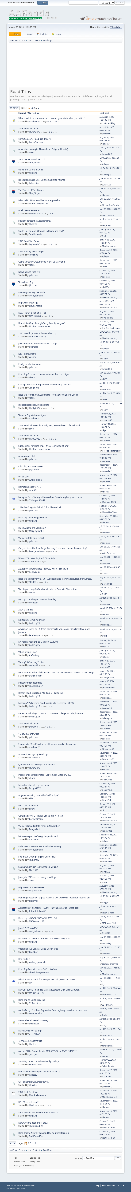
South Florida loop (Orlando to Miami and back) (41, 231)
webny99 (106, 563)
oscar (104, 851)
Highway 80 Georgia (28, 302)
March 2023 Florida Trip (30, 1030)
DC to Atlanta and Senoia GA (32, 527)
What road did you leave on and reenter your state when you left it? (51, 118)
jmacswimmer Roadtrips (30, 682)
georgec (33, 1054)
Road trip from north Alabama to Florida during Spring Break (48, 394)
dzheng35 (34, 561)
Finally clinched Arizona (29, 364)
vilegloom (34, 387)
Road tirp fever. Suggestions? (32, 517)
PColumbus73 (108, 749)
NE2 (104, 236)
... (36, 107)
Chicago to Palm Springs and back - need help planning (44, 384)
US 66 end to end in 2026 (30, 169)
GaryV (105, 573)
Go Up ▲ (120, 1185)
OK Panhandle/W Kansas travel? (33, 1081)
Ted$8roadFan (36, 1126)
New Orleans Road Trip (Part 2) (33, 1122)
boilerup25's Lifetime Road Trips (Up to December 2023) (46, 703)
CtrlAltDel (106, 800)
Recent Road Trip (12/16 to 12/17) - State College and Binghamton (50, 713)
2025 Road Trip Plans (28, 241)
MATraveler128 (36, 921)
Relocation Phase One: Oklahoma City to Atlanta (41, 179)
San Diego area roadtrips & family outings (38, 1061)
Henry (105, 358)
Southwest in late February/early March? (38, 1112)
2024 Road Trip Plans (28, 435)
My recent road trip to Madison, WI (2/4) (38, 641)
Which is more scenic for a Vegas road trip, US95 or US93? (46, 979)
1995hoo (33, 254)
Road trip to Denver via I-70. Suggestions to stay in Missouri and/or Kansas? (55, 578)
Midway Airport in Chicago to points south (38, 836)
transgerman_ (36, 675)
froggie (105, 902)
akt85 (32, 265)
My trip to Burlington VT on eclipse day (37, 599)
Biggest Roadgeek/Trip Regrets (33, 404)
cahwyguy (106, 174)
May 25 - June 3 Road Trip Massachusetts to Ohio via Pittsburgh (49, 989)
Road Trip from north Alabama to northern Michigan (43, 374)
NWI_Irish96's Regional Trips (32, 312)
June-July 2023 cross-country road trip (37, 877)
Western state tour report (31, 538)
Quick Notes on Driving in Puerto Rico (36, 764)
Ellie (31, 798)
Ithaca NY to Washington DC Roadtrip (36, 558)
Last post (104, 113)
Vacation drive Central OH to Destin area (38, 948)
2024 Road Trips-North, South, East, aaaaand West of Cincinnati (49, 425)
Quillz (104, 635)
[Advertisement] (65, 66)
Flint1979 (33, 870)
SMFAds (10, 1189)
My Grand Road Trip (28, 805)
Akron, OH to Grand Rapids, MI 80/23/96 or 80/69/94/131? (47, 1051)
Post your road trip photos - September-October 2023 (44, 774)
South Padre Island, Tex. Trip (32, 159)
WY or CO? (23, 476)
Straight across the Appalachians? (34, 220)
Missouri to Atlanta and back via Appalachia (39, 200)
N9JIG (32, 592)
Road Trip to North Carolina (31, 1000)
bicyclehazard (35, 305)
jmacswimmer (36, 686)
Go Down (14, 108)
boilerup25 (34, 623)
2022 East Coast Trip (28, 1092)
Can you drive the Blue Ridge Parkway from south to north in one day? (52, 548)
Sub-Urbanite (35, 234)
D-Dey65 (106, 440)
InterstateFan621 (37, 911)
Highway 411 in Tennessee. (31, 887)
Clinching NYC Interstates (30, 466)
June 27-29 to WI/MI (28, 928)
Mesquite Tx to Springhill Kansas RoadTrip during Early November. (50, 497)
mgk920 (105, 646)
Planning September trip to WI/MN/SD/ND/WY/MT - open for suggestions (54, 897)
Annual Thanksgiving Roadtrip (32, 754)
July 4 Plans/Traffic (27, 353)
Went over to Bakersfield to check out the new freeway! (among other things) (56, 672)
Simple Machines (28, 1185)
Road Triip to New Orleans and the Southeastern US (43, 1133)
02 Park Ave (35, 1003)
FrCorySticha (35, 1013)
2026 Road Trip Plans (28, 128)
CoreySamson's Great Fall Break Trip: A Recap (40, 815)
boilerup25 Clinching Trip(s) (31, 619)
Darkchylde (107, 583)
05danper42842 (37, 500)
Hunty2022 (34, 408)
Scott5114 (106, 389)
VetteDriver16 (108, 553)
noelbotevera (35, 213)
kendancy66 (35, 635)
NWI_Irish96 (35, 316)
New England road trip (29, 272)
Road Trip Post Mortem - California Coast (38, 969)
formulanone (108, 1045)
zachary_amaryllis (37, 962)
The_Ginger (35, 162)
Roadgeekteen (36, 551)
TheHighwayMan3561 (40, 972)
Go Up (12, 1143)
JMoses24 (34, 183)
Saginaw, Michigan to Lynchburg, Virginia (38, 866)
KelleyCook (34, 571)
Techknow (34, 859)
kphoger (105, 143)
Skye (31, 428)
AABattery (34, 655)
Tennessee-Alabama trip (30, 1040)
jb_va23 (33, 490)
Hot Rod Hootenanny (39, 326)
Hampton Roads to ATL (29, 486)
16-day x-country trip (28, 733)
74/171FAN (34, 1033)
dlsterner (33, 900)
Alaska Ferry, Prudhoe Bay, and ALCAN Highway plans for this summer (52, 1010)
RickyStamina (108, 912)
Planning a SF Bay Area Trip (31, 292)
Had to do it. (24, 959)
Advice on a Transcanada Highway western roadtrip (43, 568)
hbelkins (33, 172)
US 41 (32, 152)
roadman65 (35, 121)
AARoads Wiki (116, 27)
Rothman (106, 532)
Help (97, 1185)
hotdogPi (33, 602)
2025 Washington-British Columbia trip (37, 333)
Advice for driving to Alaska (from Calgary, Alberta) (43, 149)
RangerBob (34, 829)
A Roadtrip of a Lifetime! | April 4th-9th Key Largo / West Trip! (48, 907)
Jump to (78, 1158)
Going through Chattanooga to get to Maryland (41, 261)
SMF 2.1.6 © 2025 (14, 1185)
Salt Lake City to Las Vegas (31, 251)
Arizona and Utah (26, 456)
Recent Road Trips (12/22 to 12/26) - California (40, 693)
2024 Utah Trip (25, 609)
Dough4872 (35, 788)
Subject (22, 113)
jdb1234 (33, 285)
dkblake (33, 1085)
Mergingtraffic (36, 531)
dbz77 (32, 808)
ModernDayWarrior (39, 203)
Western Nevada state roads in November (39, 826)
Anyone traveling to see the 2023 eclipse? (38, 795)
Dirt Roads (34, 1023)
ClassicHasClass (109, 512)
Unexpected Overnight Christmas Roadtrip (39, 1071)
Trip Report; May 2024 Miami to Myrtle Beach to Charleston (47, 589)
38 (56, 122)
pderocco (33, 275)
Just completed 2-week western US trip (37, 343)
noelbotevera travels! (29, 210)
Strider (32, 582)
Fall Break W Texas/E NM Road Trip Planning (39, 846)
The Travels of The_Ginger (31, 190)
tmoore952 (34, 839)
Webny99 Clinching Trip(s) (30, 662)
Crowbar (33, 952)
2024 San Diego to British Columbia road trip (40, 507)
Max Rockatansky (109, 246)
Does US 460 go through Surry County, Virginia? (41, 323)
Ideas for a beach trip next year (33, 785)
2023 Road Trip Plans (28, 723)
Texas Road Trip (25, 282)
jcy (30, 982)
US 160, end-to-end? (28, 1102)
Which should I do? (27, 652)
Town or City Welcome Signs (32, 415)
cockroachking (108, 123)
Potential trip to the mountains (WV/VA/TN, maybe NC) (44, 938)
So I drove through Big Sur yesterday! (37, 856)
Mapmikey (106, 943)
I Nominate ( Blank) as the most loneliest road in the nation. (47, 744)
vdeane (32, 357)
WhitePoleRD (35, 479)
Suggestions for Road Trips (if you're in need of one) (43, 446)
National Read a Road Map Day (33, 1020)
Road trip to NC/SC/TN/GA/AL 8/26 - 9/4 (37, 918)
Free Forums (20, 1189)
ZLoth (32, 778)
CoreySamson (36, 142)
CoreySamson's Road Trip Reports (34, 139)
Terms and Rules (108, 1185)
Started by (33, 113)
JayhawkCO (34, 131)
